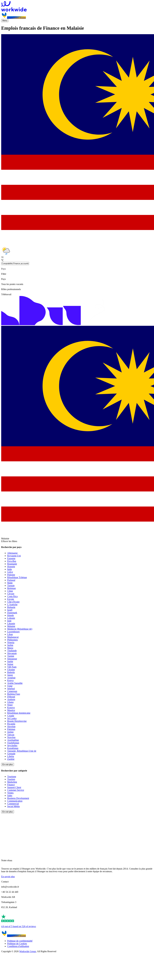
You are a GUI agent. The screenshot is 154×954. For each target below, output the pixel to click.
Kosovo (11, 707)
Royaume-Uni (14, 555)
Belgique (11, 588)
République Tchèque (17, 577)
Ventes (10, 792)
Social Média (13, 806)
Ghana (10, 702)
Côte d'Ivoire (13, 602)
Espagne (11, 558)
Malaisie (11, 626)
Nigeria (10, 642)
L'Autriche (12, 604)
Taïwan (10, 734)
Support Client (14, 787)
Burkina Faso (13, 694)
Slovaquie (12, 653)
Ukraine (11, 669)
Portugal (11, 580)
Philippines (12, 639)
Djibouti (11, 696)
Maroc (10, 648)
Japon (10, 675)
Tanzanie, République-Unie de (21, 751)
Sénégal (11, 688)
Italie (9, 569)
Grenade (11, 753)
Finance (11, 784)
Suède (10, 661)
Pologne (11, 574)
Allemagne (12, 553)
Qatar (9, 686)
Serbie (10, 645)
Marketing (12, 782)
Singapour (12, 658)
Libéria (10, 756)
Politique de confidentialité (19, 941)
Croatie (10, 715)
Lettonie (11, 618)
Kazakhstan (12, 748)
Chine (10, 591)
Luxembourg (13, 631)
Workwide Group (27, 951)
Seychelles (12, 745)
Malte (10, 583)
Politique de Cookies (17, 943)
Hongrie (11, 566)
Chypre (10, 593)
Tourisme (11, 776)
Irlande (10, 615)
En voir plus (7, 764)
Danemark (12, 612)
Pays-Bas (11, 561)
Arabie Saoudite (15, 683)
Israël (9, 610)
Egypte (10, 599)
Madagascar (13, 637)
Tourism (11, 779)
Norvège (11, 737)
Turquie (11, 585)
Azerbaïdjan (13, 740)
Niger (10, 705)
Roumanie (12, 564)
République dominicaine (18, 713)
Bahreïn (11, 672)
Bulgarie (11, 607)
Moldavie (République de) (19, 629)
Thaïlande (12, 650)
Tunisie (10, 656)
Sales (9, 795)
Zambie (10, 759)
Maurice (11, 710)
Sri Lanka (12, 718)
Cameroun (12, 691)
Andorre (11, 699)
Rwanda (11, 724)
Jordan (10, 732)
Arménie (11, 677)
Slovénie (11, 726)
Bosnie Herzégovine (17, 721)
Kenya (10, 680)
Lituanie (11, 623)
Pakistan (11, 729)
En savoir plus (8, 876)
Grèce (10, 572)
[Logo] (77, 6)
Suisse (10, 664)
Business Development (18, 798)
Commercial (13, 803)
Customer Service (15, 790)
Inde (9, 620)
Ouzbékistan (13, 742)
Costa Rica (12, 596)
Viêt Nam (11, 667)
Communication (14, 801)
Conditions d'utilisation (18, 946)
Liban (10, 634)
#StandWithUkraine (16, 17)
